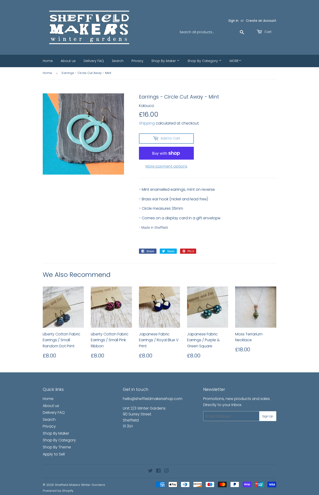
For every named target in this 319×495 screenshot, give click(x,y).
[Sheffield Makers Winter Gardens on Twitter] (150, 471)
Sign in (233, 20)
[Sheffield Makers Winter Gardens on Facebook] (158, 471)
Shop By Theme (57, 447)
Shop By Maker (164, 61)
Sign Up (267, 416)
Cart (267, 31)
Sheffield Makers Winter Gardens (80, 485)
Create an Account (261, 20)
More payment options (166, 166)
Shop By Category (203, 61)
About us (68, 61)
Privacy (137, 61)
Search (118, 61)
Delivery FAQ (94, 61)
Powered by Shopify (58, 490)
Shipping (147, 123)
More (234, 61)
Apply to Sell (54, 454)
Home (48, 61)
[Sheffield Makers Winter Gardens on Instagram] (166, 471)
